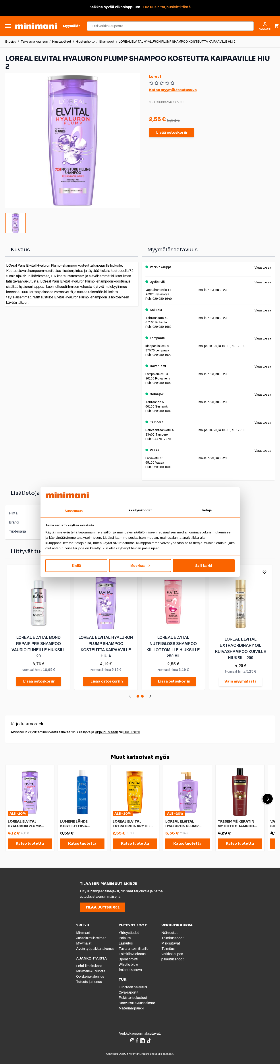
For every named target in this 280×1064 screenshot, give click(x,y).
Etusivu (10, 41)
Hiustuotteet (61, 41)
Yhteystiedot (129, 933)
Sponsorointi (128, 959)
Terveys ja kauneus (34, 41)
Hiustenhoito (85, 41)
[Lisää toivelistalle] (264, 572)
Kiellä (76, 565)
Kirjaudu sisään (106, 732)
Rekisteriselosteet (133, 998)
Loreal (155, 76)
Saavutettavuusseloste (137, 1003)
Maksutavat (170, 943)
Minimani (83, 933)
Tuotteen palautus (133, 987)
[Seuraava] (150, 696)
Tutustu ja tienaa (89, 982)
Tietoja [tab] (206, 510)
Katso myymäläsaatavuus (173, 89)
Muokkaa (137, 565)
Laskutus (126, 943)
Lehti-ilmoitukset (89, 966)
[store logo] (36, 26)
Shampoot (106, 41)
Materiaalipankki (131, 1008)
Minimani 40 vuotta (90, 971)
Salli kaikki (203, 565)
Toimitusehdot (172, 938)
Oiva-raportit (129, 992)
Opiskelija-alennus (90, 976)
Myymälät (84, 943)
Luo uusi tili (131, 732)
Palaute (125, 938)
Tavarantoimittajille (134, 948)
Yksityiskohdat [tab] (139, 510)
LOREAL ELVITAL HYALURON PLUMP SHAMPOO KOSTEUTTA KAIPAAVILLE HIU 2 (177, 41)
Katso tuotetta (30, 843)
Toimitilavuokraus (132, 954)
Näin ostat (169, 933)
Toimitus (168, 948)
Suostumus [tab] (74, 510)
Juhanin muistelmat (91, 938)
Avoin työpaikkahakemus (95, 948)
